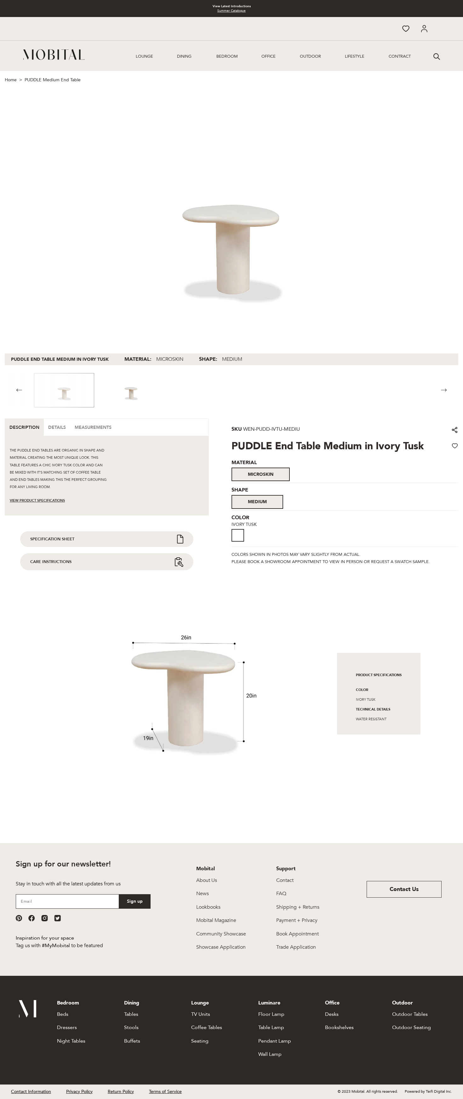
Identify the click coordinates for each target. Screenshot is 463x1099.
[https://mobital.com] (27, 1015)
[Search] (436, 56)
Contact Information (31, 1092)
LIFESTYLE (354, 56)
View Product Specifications (37, 500)
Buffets (132, 1041)
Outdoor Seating (411, 1027)
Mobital (205, 868)
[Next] (444, 390)
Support (286, 868)
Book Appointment (297, 933)
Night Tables (71, 1041)
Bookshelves (339, 1027)
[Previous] (19, 390)
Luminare (269, 1002)
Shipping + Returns (297, 907)
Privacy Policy (79, 1092)
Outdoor (310, 56)
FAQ (281, 893)
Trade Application (296, 947)
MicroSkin (260, 474)
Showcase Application (221, 947)
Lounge (144, 56)
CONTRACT (400, 56)
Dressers (67, 1027)
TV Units (200, 1014)
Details (57, 427)
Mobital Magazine (216, 920)
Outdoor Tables (410, 1014)
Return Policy (121, 1092)
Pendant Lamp (274, 1041)
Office (268, 56)
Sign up (135, 901)
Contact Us (404, 889)
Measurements (93, 427)
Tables (131, 1014)
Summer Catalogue (231, 11)
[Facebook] (31, 918)
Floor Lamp (271, 1014)
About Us (206, 880)
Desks (332, 1014)
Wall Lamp (270, 1054)
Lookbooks (208, 907)
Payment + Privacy (296, 920)
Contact (285, 880)
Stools (131, 1027)
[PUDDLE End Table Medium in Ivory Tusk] (240, 542)
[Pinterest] (19, 918)
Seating (200, 1041)
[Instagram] (44, 918)
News (202, 893)
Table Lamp (271, 1027)
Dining (184, 56)
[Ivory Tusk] (238, 535)
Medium (257, 502)
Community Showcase (221, 933)
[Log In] (424, 28)
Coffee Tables (206, 1027)
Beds (62, 1014)
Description (24, 427)
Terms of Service (165, 1092)
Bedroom (227, 56)
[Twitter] (57, 918)
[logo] (54, 54)
